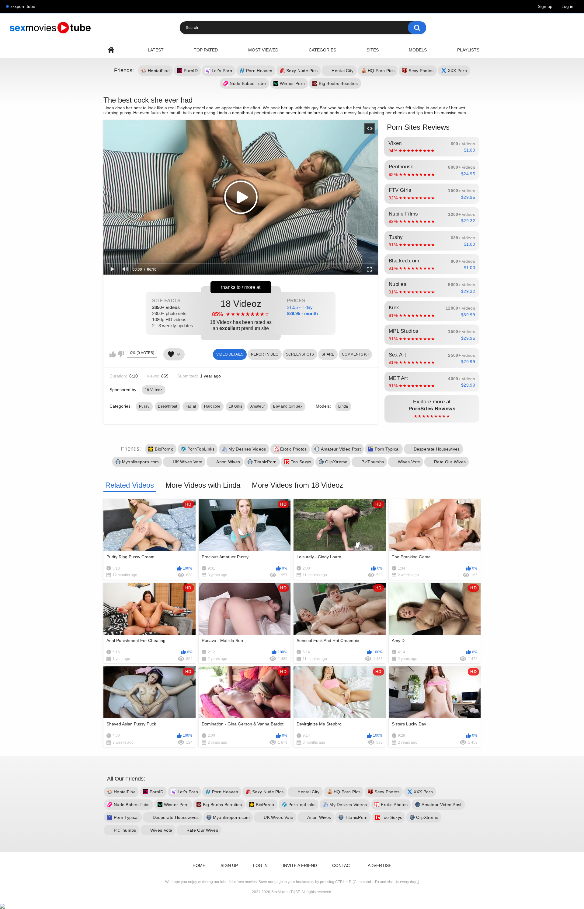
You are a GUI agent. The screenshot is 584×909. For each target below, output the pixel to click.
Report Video (264, 354)
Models (418, 49)
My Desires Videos (247, 449)
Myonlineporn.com (140, 461)
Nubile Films (432, 217)
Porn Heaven (259, 70)
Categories (322, 49)
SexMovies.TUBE (285, 892)
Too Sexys (301, 461)
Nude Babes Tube (248, 83)
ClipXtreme (336, 461)
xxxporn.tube (22, 6)
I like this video (112, 354)
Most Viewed (263, 49)
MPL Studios (432, 334)
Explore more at (431, 409)
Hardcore (212, 406)
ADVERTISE (379, 865)
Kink (432, 311)
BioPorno (164, 449)
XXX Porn (457, 70)
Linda (343, 406)
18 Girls (235, 406)
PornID (191, 70)
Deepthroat (167, 406)
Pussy (144, 406)
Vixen (431, 146)
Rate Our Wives (450, 461)
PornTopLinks (201, 449)
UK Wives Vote (187, 461)
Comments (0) (355, 354)
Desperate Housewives (437, 449)
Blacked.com (432, 264)
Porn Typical (387, 449)
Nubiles (432, 287)
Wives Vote (409, 461)
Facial (191, 406)
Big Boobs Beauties (338, 83)
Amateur (257, 406)
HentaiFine (159, 70)
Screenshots (300, 354)
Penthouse (432, 170)
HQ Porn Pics (381, 70)
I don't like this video (120, 354)
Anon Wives (228, 461)
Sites (373, 49)
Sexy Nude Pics (302, 70)
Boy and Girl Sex (287, 406)
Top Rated (206, 49)
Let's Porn (222, 70)
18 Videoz (241, 314)
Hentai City (342, 70)
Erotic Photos (293, 449)
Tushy (432, 240)
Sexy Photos (420, 70)
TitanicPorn (265, 461)
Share (328, 354)
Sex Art (432, 358)
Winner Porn (292, 83)
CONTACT (342, 865)
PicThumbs (372, 461)
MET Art (432, 381)
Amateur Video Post (341, 449)
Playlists (468, 49)
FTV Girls (432, 193)
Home (111, 50)
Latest (156, 49)
